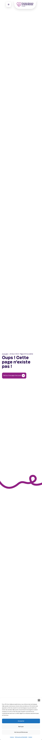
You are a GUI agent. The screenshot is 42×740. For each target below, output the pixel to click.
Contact (30, 737)
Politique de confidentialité (21, 737)
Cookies (12, 737)
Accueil (5, 354)
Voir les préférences (21, 732)
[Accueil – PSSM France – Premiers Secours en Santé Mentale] (25, 4)
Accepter (21, 721)
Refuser (21, 727)
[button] (39, 700)
